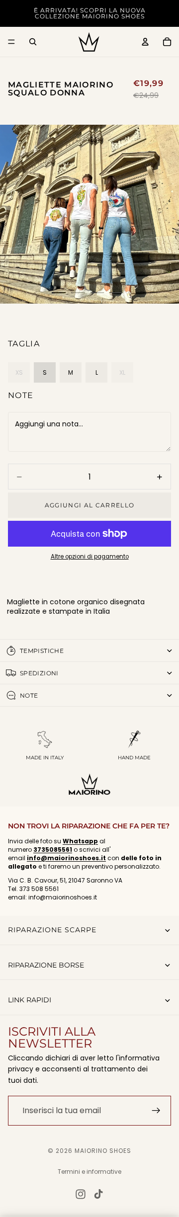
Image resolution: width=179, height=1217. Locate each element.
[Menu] (11, 41)
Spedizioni (39, 673)
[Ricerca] (33, 42)
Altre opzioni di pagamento (90, 557)
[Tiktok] (98, 1194)
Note (20, 395)
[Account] (145, 42)
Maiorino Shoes (103, 1150)
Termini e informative (89, 1171)
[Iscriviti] (156, 1110)
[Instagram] (81, 1194)
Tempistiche (42, 650)
